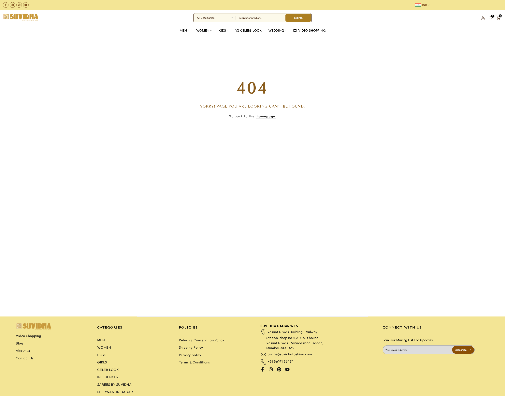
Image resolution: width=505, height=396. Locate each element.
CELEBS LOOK (251, 30)
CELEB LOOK (108, 370)
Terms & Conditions (194, 362)
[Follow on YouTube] (26, 5)
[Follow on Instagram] (12, 5)
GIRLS (102, 362)
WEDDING (276, 30)
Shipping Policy (191, 347)
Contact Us (25, 358)
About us (23, 350)
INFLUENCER (108, 377)
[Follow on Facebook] (5, 5)
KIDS (222, 30)
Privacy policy (190, 355)
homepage (266, 116)
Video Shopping (28, 336)
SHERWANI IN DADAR (115, 392)
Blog (19, 343)
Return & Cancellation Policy (201, 340)
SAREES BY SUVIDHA (114, 384)
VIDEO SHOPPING (311, 30)
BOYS (101, 355)
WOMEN (202, 30)
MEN (183, 30)
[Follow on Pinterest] (19, 5)
